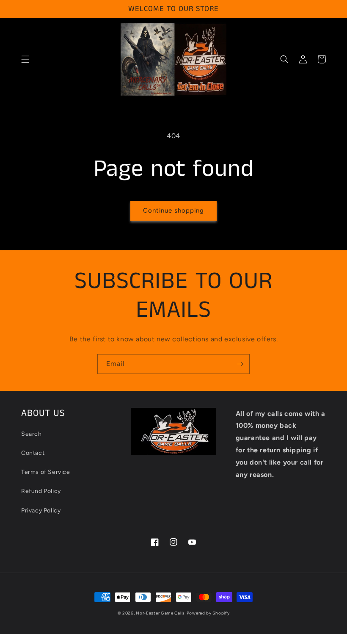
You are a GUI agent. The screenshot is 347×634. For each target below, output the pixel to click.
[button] (25, 59)
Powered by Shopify (208, 613)
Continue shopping (173, 210)
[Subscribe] (240, 364)
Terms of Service (45, 472)
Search (31, 433)
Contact (32, 453)
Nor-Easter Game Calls (160, 613)
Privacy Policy (41, 510)
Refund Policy (41, 491)
